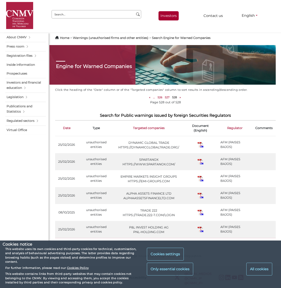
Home (64, 38)
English (248, 15)
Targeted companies (149, 128)
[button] (25, 37)
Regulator (235, 128)
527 (167, 97)
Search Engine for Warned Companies (181, 38)
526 (160, 97)
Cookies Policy (78, 268)
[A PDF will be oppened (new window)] (200, 144)
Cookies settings (165, 254)
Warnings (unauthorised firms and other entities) (110, 38)
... (154, 97)
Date (66, 128)
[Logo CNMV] (19, 15)
